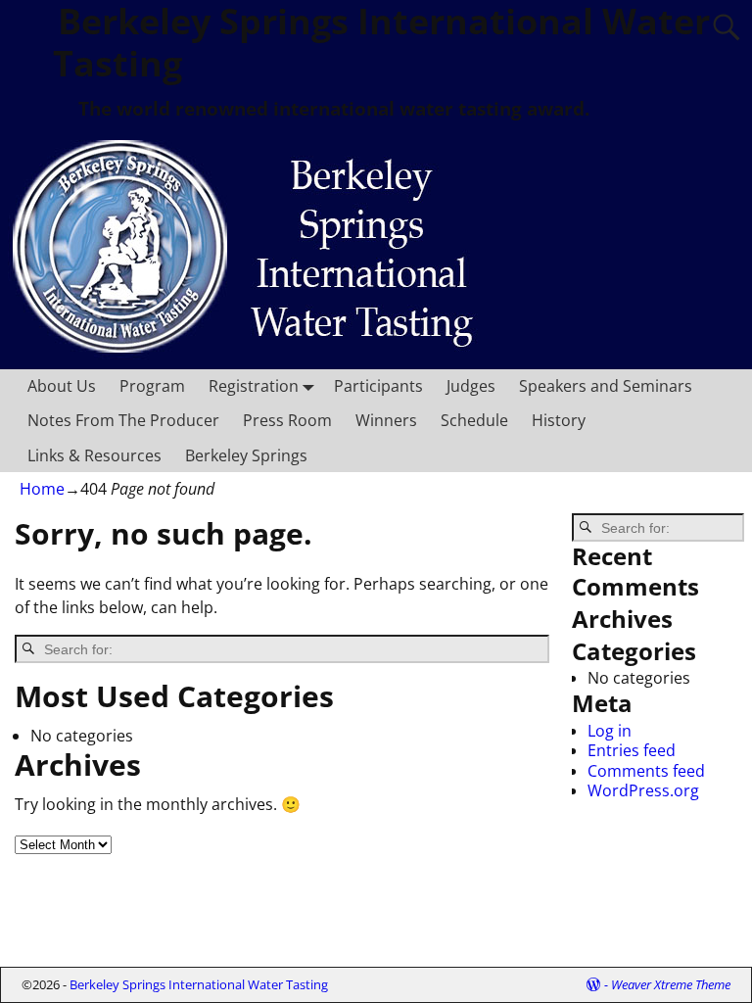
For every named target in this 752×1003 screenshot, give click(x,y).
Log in (610, 730)
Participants (378, 386)
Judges (470, 386)
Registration (254, 386)
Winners (386, 420)
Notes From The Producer (123, 420)
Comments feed (646, 771)
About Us (61, 386)
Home (42, 489)
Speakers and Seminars (605, 386)
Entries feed (632, 750)
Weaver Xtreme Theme (670, 984)
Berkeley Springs (246, 455)
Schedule (474, 420)
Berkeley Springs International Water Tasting (199, 984)
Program (152, 386)
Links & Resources (94, 455)
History (559, 420)
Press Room (287, 420)
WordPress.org (643, 790)
